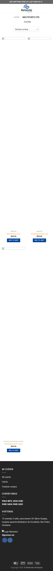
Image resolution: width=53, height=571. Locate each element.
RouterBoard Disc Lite (39, 234)
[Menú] (3, 8)
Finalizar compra (9, 486)
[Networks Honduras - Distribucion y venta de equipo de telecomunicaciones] (26, 8)
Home (16, 17)
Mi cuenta (6, 477)
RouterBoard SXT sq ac (14, 444)
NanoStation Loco (13, 234)
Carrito (5, 482)
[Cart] (49, 8)
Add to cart (14, 240)
